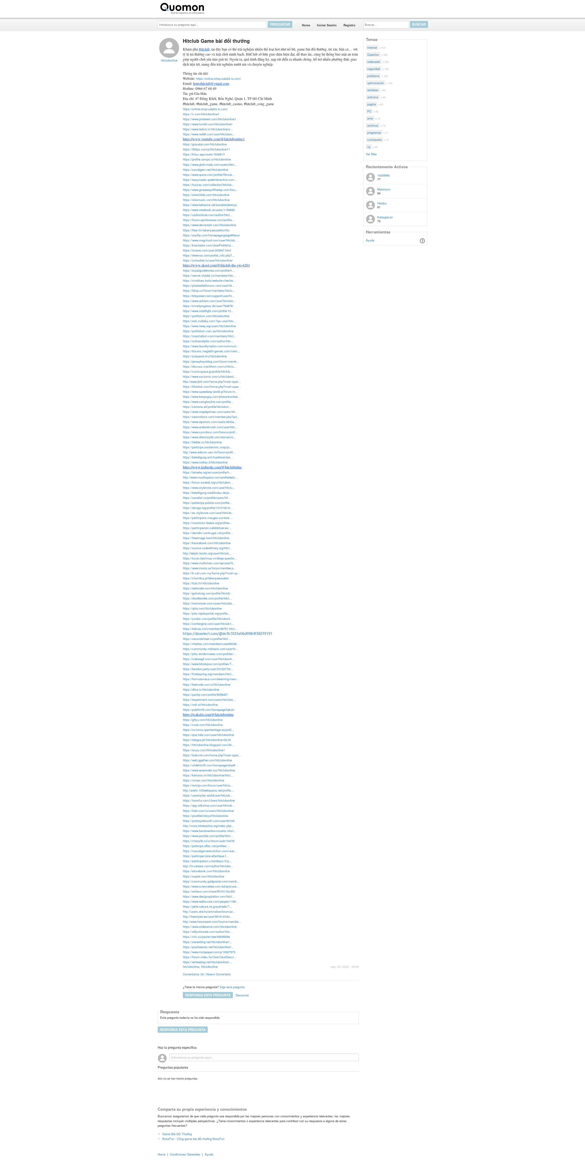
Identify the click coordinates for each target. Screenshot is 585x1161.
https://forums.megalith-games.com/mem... (211, 351)
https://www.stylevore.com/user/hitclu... (209, 487)
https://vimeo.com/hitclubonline (203, 780)
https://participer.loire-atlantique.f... (206, 856)
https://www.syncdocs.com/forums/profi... (210, 432)
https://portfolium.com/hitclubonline (206, 316)
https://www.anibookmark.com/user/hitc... (210, 427)
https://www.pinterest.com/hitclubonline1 (209, 119)
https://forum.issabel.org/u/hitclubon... (208, 482)
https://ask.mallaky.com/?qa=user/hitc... (209, 321)
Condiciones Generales (185, 1154)
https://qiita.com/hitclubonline (202, 608)
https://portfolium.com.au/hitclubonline (208, 331)
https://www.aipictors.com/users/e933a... (210, 422)
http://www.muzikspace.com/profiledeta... (210, 477)
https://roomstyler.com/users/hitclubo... (209, 603)
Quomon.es (220, 7)
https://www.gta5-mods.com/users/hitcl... (210, 164)
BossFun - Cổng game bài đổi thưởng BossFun (193, 1139)
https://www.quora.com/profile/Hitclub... (209, 174)
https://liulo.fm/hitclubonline (201, 583)
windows (372, 90)
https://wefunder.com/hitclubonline (205, 588)
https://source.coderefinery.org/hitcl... (207, 548)
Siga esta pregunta (232, 987)
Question (373, 54)
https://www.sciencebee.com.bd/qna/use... (211, 886)
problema (373, 76)
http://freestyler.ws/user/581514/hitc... (208, 916)
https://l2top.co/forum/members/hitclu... (209, 290)
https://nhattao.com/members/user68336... (211, 644)
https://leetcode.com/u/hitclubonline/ (207, 684)
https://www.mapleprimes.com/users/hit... (210, 411)
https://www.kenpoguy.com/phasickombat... (211, 396)
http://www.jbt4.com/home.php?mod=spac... (212, 381)
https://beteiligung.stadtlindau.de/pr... (207, 492)
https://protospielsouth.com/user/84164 (208, 821)
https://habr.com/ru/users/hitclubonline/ (208, 810)
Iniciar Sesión (327, 25)
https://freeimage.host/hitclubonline (206, 538)
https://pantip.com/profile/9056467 (205, 694)
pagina (371, 104)
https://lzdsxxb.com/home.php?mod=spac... (212, 755)
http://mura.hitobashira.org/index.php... (208, 826)
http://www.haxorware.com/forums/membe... (212, 921)
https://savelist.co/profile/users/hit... (207, 497)
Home (306, 25)
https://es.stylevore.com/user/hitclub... (208, 513)
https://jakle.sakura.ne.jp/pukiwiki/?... (207, 906)
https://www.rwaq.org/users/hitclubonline (209, 326)
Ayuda (370, 240)
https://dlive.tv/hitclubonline (201, 689)
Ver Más (371, 154)
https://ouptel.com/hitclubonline (203, 876)
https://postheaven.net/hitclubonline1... (208, 947)
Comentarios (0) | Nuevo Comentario (207, 974)
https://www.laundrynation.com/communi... (211, 346)
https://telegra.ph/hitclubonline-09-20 (207, 740)
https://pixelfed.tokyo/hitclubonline (205, 815)
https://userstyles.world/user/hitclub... (208, 795)
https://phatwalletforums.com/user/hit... (209, 285)
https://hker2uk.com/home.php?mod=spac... (212, 386)
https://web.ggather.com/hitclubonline (207, 760)
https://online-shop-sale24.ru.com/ (218, 78)
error (370, 118)
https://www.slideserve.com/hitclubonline (210, 926)
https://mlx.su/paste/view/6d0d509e (206, 936)
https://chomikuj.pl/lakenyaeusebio (206, 578)
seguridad (373, 69)
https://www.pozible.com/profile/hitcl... (208, 836)
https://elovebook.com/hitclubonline (206, 871)
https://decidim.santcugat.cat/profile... (208, 533)
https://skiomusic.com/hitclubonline (206, 200)
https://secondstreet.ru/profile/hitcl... (207, 639)
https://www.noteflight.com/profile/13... (208, 311)
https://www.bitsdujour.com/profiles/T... (208, 664)
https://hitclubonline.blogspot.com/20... (208, 745)
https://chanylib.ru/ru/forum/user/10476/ (209, 841)
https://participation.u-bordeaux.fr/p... (207, 861)
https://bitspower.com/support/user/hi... (208, 296)
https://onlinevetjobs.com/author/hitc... (208, 341)
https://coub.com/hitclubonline (203, 724)
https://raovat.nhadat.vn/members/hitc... (209, 275)
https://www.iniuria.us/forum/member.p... (209, 568)
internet (372, 47)
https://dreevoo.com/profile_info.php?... (209, 255)
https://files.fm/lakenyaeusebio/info (206, 230)
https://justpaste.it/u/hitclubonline (205, 356)
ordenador (373, 61)
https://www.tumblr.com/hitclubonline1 (208, 124)
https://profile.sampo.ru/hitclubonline (207, 159)
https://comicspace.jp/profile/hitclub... (208, 371)
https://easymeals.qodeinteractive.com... (210, 179)
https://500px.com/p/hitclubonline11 (206, 149)
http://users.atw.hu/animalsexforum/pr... (209, 911)
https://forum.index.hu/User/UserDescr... (209, 957)
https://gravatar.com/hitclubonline (205, 144)
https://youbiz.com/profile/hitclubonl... (208, 618)
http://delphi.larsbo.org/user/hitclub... (207, 553)
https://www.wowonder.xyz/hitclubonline (209, 770)
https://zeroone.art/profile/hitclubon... (207, 406)
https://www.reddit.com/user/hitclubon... (209, 134)
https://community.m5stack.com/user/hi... (210, 649)
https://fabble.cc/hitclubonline (202, 442)
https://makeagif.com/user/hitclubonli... (208, 659)
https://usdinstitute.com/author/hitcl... (207, 215)
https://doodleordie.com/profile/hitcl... (207, 598)
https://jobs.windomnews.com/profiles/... (209, 654)
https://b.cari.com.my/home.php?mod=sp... (211, 573)
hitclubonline (191, 966)
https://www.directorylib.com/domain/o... (209, 437)
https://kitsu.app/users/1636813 (204, 154)
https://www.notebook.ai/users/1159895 (209, 210)
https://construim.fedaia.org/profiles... (207, 523)
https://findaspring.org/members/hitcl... (208, 674)
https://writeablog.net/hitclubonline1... (207, 962)
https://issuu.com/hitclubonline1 (204, 750)
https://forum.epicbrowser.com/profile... (208, 220)
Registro (349, 25)
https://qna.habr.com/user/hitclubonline (208, 735)
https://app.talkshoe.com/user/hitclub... (209, 805)
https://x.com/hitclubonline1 (201, 114)
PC (369, 111)
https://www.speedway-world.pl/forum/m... (210, 391)
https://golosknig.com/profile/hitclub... (208, 593)
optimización (375, 83)
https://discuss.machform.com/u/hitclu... (210, 366)
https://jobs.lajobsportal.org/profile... (206, 613)
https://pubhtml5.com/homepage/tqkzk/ (209, 709)
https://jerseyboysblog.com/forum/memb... (211, 361)
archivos (372, 125)
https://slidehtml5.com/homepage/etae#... (210, 765)
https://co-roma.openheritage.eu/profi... (208, 730)
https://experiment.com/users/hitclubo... (209, 699)
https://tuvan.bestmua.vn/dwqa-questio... (210, 558)
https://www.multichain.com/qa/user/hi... (209, 563)
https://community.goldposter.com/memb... (211, 881)
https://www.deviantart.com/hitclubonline (209, 225)
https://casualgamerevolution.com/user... (210, 851)
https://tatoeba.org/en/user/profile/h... (207, 472)
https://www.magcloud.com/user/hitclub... (210, 240)
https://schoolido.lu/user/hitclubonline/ (208, 260)
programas (374, 132)
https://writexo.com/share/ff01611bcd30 (209, 891)
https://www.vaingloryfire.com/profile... (208, 401)
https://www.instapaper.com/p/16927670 (209, 952)
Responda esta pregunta (208, 995)
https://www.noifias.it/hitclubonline (205, 462)
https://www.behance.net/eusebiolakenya (210, 205)
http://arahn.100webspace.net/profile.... (208, 790)
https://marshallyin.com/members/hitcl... (209, 336)
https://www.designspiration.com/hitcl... (209, 896)
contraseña (374, 139)
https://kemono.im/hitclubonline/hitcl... (208, 775)
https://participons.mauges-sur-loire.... (208, 518)
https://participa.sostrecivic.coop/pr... (207, 447)
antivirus (372, 97)
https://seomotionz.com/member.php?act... (211, 417)
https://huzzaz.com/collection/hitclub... (208, 184)
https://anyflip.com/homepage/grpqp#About (211, 235)
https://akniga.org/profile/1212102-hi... (208, 508)
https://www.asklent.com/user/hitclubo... (209, 301)
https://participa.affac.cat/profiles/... (206, 846)
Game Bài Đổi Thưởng (177, 1134)
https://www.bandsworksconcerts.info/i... (209, 831)
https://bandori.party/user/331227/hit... (208, 669)
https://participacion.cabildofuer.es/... (207, 528)
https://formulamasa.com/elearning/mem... (211, 679)
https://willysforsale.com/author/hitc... (208, 931)
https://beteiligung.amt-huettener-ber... (208, 457)
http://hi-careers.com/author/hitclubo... (208, 866)
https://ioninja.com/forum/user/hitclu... (208, 785)
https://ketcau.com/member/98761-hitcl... (210, 628)
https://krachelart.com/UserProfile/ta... (208, 245)
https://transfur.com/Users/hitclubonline (209, 800)
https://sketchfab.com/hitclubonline (206, 195)
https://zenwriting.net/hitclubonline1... (207, 942)
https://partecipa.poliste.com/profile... (207, 502)
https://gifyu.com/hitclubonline (203, 719)
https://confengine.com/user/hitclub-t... (208, 623)
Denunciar (242, 995)
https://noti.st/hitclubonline (200, 704)
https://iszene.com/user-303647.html (207, 250)
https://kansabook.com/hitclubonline (207, 543)
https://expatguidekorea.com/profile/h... (209, 270)
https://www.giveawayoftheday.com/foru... (210, 189)
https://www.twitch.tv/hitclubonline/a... (208, 129)
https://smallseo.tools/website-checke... (209, 280)
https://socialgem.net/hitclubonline (205, 169)
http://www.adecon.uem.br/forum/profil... (209, 452)
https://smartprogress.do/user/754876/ (208, 306)
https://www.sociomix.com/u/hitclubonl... (209, 376)
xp (368, 146)
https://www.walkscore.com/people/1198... (211, 901)
